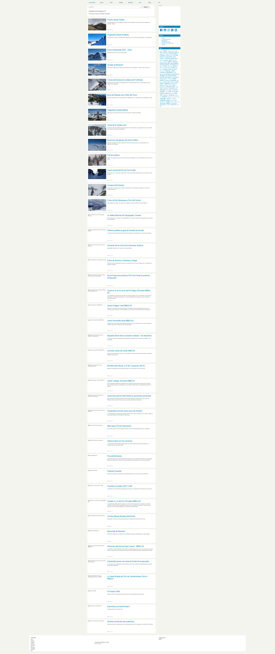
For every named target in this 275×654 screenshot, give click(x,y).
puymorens (174, 58)
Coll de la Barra (113, 155)
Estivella (162, 77)
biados (165, 51)
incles (176, 86)
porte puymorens (176, 96)
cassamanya (165, 88)
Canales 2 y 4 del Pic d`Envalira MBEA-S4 (124, 501)
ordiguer (162, 91)
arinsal (165, 82)
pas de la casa (170, 87)
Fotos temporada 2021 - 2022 (119, 50)
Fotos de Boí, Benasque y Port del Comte (124, 200)
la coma (166, 80)
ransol (161, 88)
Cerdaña (162, 63)
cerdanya (165, 69)
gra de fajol (163, 103)
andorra (174, 78)
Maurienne (170, 66)
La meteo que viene (166, 39)
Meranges (174, 62)
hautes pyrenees (163, 78)
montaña (32, 649)
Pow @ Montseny (114, 456)
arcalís (162, 80)
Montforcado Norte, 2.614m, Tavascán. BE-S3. (126, 366)
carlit (161, 95)
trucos (32, 646)
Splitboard (161, 67)
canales (173, 71)
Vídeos (149, 2)
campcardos (168, 57)
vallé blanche (175, 77)
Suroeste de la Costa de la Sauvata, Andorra (125, 245)
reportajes (33, 645)
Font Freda (174, 69)
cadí (169, 69)
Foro (159, 2)
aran (176, 101)
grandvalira (170, 96)
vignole (175, 88)
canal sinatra (173, 64)
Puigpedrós (165, 61)
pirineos (176, 52)
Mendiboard (164, 40)
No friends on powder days (168, 43)
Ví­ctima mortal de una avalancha (120, 621)
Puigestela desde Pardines (118, 35)
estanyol (162, 58)
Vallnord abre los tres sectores (119, 441)
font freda (171, 88)
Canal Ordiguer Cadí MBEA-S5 (119, 305)
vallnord (169, 78)
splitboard (165, 52)
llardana (173, 51)
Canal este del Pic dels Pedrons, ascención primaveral (129, 396)
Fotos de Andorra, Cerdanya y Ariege (122, 260)
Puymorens (162, 71)
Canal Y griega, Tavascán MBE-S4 (120, 381)
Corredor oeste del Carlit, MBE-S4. (121, 351)
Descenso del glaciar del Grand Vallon (122, 140)
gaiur (178, 101)
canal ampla (174, 103)
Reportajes (130, 2)
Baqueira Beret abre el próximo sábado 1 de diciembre (129, 335)
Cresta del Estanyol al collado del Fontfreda (125, 80)
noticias (32, 643)
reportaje (163, 98)
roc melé (175, 55)
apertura (167, 93)
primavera (175, 90)
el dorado (168, 104)
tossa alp (166, 63)
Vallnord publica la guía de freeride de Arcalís (125, 230)
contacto (32, 642)
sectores (168, 98)
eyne (169, 91)
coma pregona (174, 63)
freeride (166, 54)
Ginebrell (162, 75)
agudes (168, 100)
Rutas (111, 2)
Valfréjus (165, 66)
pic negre (169, 90)
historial (32, 641)
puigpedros (165, 95)
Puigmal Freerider (114, 471)
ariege (171, 55)
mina (174, 57)
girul (170, 60)
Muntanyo (168, 74)
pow (172, 100)
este (160, 96)
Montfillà (169, 72)
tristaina (172, 82)
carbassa (175, 60)
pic (164, 101)
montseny (174, 98)
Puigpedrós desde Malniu (117, 110)
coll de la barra (167, 67)
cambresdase (163, 104)
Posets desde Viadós (116, 20)
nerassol (162, 57)
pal (168, 82)
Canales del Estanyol (115, 185)
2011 (171, 93)
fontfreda (167, 58)
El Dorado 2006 (113, 591)
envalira (168, 102)
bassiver (172, 101)
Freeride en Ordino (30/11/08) (119, 486)
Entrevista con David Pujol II (118, 606)
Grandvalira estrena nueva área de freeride (124, 411)
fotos (170, 85)
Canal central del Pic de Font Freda (121, 170)
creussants (172, 80)
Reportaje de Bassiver (116, 531)
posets (161, 51)
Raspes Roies (175, 74)
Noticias (101, 2)
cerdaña (167, 55)
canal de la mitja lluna (164, 64)
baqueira (162, 93)
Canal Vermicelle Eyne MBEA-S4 (120, 320)
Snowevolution (92, 2)
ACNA (163, 38)
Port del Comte (172, 75)
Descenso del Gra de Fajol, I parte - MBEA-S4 (125, 546)
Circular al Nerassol (115, 65)
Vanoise (175, 66)
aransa (173, 67)
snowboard (171, 52)
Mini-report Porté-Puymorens (119, 426)
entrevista (173, 104)
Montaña (121, 2)
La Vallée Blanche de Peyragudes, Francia (124, 215)
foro (32, 650)
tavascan (171, 95)
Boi (166, 75)
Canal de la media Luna (116, 125)
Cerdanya (167, 71)
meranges (166, 60)
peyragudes (168, 77)
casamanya (166, 85)
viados (169, 51)
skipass (163, 44)
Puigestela (162, 55)
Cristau (174, 72)
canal (167, 91)
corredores (163, 72)
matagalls (163, 100)
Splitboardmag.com (166, 41)
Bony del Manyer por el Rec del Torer (122, 95)
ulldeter (168, 103)
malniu (161, 61)
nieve (175, 100)
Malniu (170, 62)
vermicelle (175, 91)
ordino (162, 84)
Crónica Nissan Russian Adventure (121, 516)
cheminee (163, 90)
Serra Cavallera (173, 54)
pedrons (176, 95)
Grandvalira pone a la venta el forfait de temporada (128, 561)
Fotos (140, 2)
